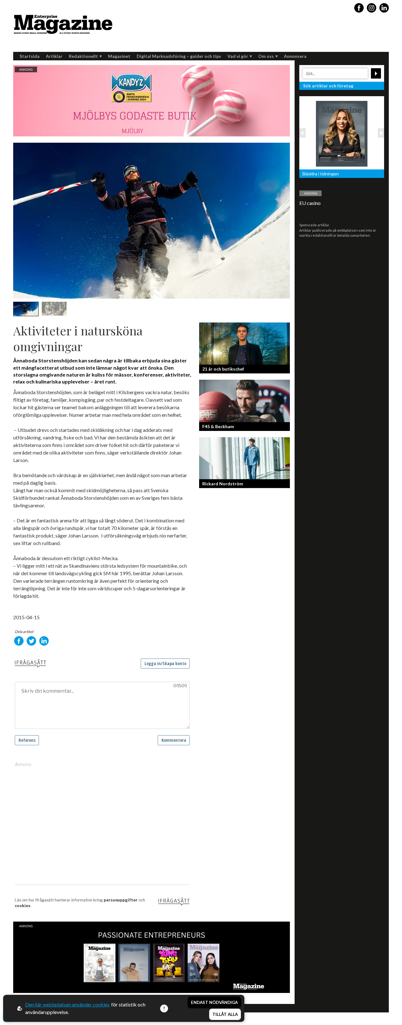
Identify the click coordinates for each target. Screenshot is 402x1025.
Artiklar (54, 56)
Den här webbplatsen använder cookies (67, 1004)
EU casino (310, 203)
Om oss (266, 56)
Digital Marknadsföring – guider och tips (179, 56)
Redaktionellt (83, 56)
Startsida (29, 56)
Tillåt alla (225, 1014)
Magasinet (119, 56)
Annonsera (295, 56)
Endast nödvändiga (214, 1002)
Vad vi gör (237, 56)
